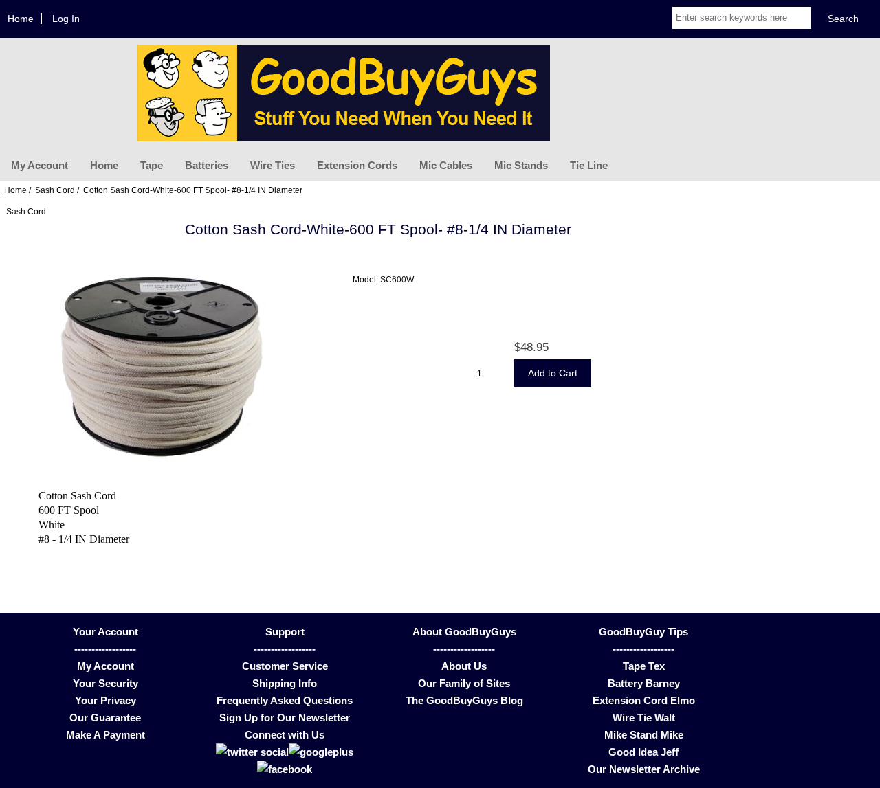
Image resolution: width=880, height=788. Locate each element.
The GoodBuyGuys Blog (464, 700)
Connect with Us (284, 735)
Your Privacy (105, 700)
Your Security (105, 683)
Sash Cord (55, 189)
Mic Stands (521, 165)
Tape (151, 165)
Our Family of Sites (464, 683)
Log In (66, 18)
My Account (39, 165)
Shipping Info (284, 683)
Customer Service (285, 666)
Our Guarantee (105, 717)
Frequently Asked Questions (285, 700)
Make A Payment (105, 735)
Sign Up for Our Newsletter (284, 717)
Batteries (206, 165)
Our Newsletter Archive (644, 769)
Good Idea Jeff (643, 752)
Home (21, 18)
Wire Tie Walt (644, 717)
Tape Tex (644, 666)
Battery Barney (644, 683)
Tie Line (589, 165)
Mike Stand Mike (643, 735)
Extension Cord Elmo (644, 700)
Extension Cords (357, 165)
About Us (464, 666)
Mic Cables (445, 165)
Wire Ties (272, 165)
